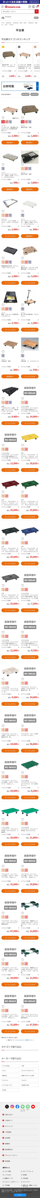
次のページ (29, 1040)
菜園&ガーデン (8, 1178)
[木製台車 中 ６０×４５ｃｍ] (10, 344)
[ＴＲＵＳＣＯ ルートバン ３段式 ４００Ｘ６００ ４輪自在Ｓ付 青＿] (30, 672)
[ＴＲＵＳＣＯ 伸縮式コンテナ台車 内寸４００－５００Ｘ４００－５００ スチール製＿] (30, 952)
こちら (12, 1191)
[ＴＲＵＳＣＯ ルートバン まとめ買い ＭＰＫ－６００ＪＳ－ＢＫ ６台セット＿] (10, 859)
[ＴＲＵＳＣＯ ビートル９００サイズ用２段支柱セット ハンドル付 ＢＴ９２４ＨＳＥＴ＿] (30, 391)
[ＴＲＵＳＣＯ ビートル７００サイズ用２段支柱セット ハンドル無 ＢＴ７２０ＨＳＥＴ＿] (30, 625)
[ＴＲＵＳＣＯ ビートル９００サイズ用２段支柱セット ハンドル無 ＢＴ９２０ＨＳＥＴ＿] (10, 438)
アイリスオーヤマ (7, 1085)
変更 (36, 17)
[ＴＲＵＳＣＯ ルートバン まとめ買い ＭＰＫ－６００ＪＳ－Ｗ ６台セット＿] (10, 999)
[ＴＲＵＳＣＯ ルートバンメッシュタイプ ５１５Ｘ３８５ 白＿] (10, 672)
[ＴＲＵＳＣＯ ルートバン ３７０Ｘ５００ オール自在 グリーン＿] (30, 765)
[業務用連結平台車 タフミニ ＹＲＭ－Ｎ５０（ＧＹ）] (10, 251)
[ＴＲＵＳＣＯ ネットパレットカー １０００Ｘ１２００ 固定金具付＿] (30, 999)
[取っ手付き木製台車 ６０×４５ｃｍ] (30, 297)
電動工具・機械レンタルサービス (30, 1186)
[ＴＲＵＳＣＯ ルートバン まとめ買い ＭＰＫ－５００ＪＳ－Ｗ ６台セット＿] (10, 952)
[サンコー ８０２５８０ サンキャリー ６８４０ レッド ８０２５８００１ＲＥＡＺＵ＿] (10, 484)
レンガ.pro (7, 1174)
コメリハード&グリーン (11, 1181)
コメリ (4, 1070)
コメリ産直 (7, 1171)
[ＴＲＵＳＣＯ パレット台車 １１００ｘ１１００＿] (30, 718)
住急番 (25, 1174)
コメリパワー (27, 1181)
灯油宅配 (25, 1178)
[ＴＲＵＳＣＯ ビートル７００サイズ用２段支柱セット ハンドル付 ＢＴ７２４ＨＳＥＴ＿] (10, 625)
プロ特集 (7, 1185)
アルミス (24, 1080)
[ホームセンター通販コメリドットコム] (12, 7)
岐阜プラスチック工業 (28, 1075)
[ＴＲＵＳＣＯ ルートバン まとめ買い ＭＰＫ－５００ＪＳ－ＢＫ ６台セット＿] (30, 859)
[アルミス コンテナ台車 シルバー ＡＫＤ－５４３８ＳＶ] (10, 204)
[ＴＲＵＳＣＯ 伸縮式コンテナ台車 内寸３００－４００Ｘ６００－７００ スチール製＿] (30, 905)
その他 (4, 1090)
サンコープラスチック (28, 1070)
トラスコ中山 (5, 1066)
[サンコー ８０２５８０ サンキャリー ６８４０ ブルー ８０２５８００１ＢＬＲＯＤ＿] (30, 531)
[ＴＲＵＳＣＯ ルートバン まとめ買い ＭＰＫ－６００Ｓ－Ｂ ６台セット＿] (10, 765)
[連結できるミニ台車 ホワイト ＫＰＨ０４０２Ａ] (30, 204)
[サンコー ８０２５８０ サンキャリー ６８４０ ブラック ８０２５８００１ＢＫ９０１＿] (10, 531)
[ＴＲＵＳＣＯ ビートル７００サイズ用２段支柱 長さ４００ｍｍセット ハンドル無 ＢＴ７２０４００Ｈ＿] (30, 578)
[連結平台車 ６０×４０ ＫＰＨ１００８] (30, 157)
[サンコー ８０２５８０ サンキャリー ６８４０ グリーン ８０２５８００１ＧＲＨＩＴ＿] (30, 484)
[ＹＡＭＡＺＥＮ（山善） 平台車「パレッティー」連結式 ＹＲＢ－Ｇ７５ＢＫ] (10, 391)
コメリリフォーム (28, 1171)
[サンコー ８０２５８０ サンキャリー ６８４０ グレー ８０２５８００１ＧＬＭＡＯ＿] (10, 578)
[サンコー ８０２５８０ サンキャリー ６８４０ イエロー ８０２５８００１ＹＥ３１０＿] (30, 438)
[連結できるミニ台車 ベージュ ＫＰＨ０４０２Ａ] (10, 157)
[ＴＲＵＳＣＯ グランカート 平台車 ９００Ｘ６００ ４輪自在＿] (10, 812)
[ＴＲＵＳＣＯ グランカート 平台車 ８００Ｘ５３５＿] (30, 812)
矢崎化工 (4, 1075)
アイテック (5, 1080)
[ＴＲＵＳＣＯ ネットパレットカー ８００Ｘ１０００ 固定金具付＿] (10, 905)
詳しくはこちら (34, 2)
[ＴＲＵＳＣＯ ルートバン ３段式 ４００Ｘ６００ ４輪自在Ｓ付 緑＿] (10, 718)
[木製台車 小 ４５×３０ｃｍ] (30, 344)
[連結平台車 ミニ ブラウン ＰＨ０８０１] (30, 110)
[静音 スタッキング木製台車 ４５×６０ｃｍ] (10, 297)
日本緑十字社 (25, 1085)
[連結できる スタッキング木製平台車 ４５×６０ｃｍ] (30, 251)
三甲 (23, 1066)
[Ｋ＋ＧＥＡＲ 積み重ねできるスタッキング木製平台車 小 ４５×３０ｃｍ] (10, 110)
